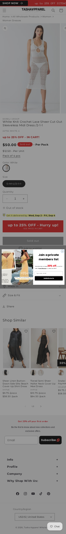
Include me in (49, 278)
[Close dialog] (62, 251)
